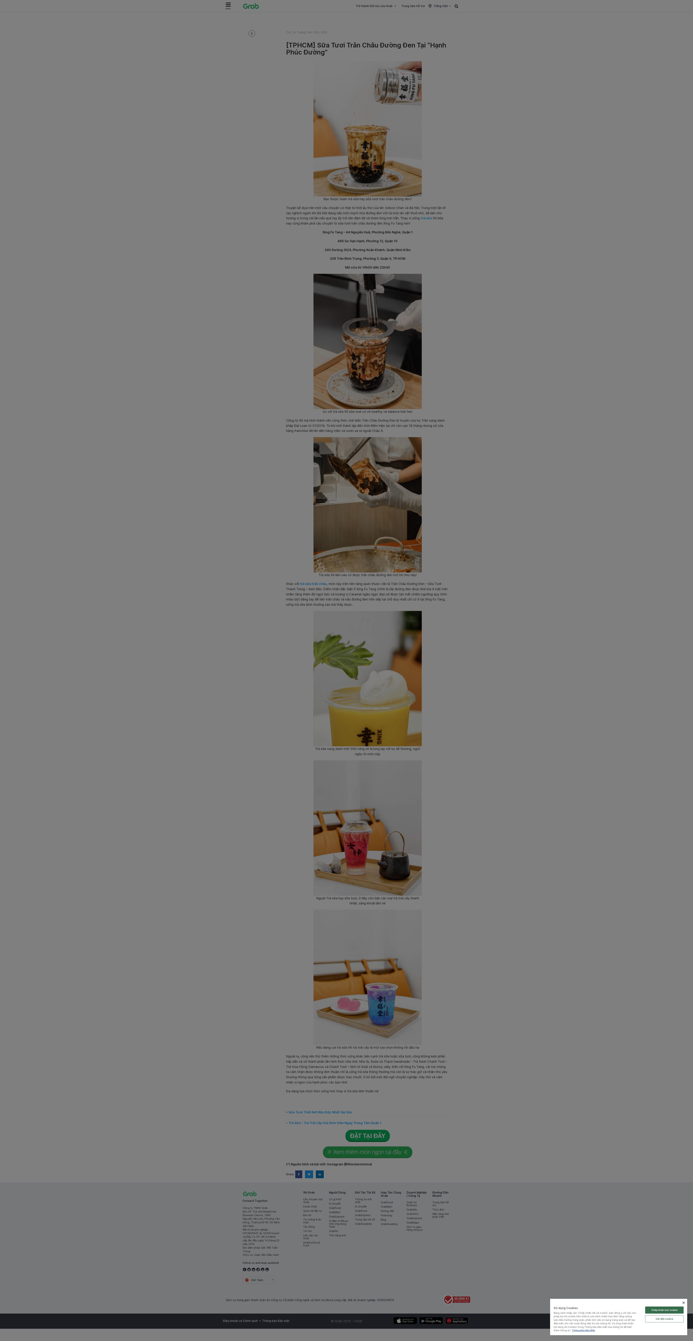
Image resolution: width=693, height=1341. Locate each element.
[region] (618, 1317)
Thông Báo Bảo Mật (583, 1330)
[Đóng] (684, 1303)
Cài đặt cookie (664, 1318)
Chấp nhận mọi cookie (664, 1310)
